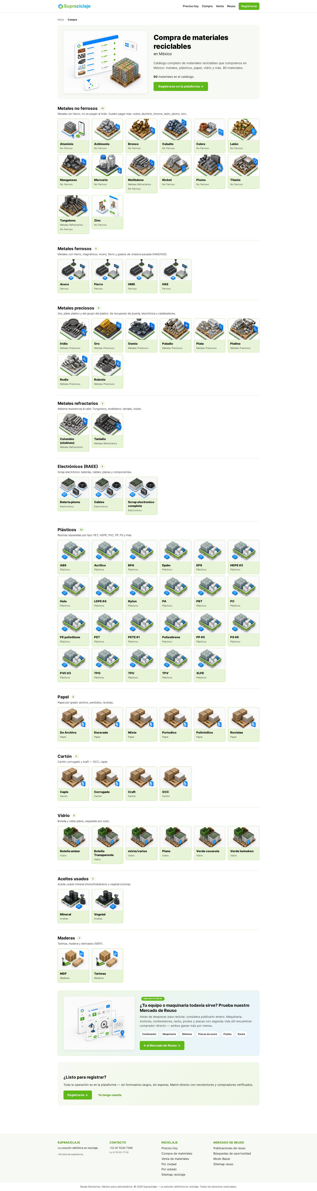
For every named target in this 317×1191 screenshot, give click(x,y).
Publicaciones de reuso (229, 1148)
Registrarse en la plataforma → (180, 86)
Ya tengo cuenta (109, 1095)
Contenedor (149, 1034)
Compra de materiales (176, 1153)
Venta (220, 6)
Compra (207, 6)
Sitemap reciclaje (173, 1174)
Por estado (169, 1169)
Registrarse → (78, 1095)
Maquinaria (169, 1034)
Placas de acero (207, 1034)
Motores (187, 1034)
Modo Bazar (221, 1159)
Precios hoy (191, 6)
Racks (241, 1034)
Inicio (61, 19)
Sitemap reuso (223, 1164)
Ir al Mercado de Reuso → (162, 1045)
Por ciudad (168, 1164)
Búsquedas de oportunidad (232, 1153)
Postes (227, 1034)
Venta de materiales (175, 1159)
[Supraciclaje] (74, 6)
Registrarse (249, 6)
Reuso (231, 6)
